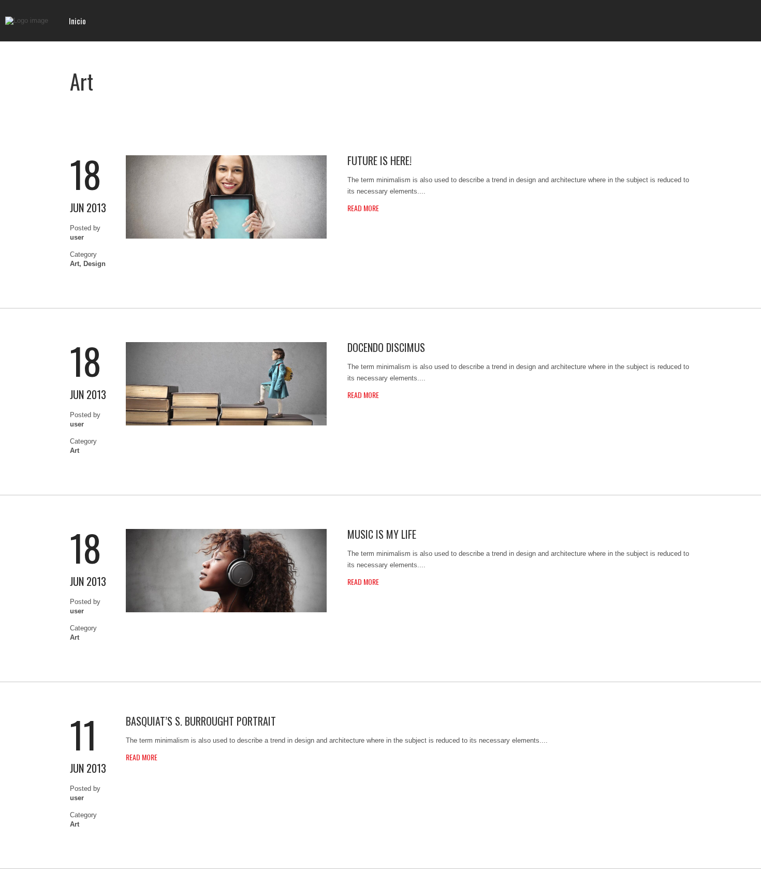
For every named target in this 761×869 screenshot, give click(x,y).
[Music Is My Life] (226, 610)
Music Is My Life (381, 534)
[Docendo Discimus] (226, 423)
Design (94, 264)
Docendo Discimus (386, 347)
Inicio (77, 20)
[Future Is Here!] (226, 236)
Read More (363, 207)
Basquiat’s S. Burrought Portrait (201, 721)
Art (74, 264)
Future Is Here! (379, 160)
